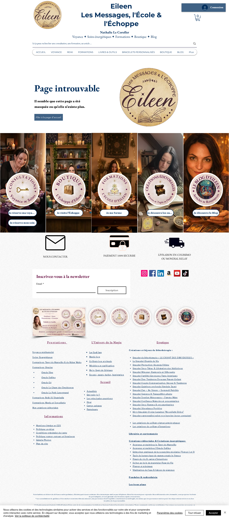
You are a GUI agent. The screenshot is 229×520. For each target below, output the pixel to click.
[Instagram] (144, 273)
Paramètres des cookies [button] (170, 512)
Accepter (213, 512)
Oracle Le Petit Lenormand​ (55, 392)
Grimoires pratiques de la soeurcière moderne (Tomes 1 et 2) (164, 452)
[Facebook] (152, 273)
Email (40, 283)
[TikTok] (185, 273)
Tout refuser (194, 512)
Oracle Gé (46, 382)
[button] (198, 17)
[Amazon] (169, 273)
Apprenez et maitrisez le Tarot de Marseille (154, 444)
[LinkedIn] (160, 273)
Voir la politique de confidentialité (32, 515)
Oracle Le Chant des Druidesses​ (57, 387)
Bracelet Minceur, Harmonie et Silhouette (154, 372)
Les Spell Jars (95, 352)
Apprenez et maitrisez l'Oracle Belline (152, 448)
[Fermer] (225, 512)
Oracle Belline (48, 377)
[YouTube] (177, 273)
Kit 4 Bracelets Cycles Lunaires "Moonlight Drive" (158, 412)
